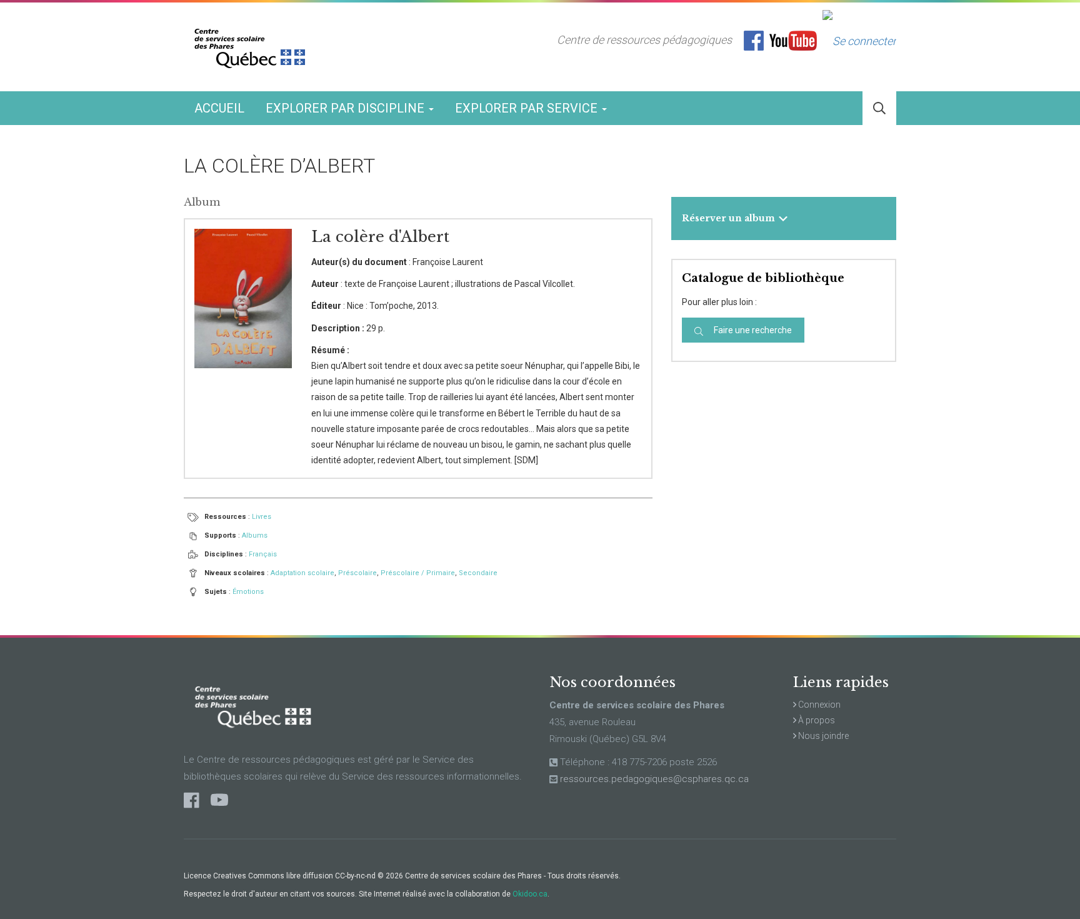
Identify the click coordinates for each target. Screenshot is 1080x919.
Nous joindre (822, 736)
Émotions (248, 592)
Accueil (219, 108)
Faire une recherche (752, 330)
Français (263, 554)
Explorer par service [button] (528, 108)
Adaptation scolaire (302, 573)
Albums (255, 535)
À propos (815, 720)
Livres (261, 517)
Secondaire (478, 573)
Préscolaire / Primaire (418, 573)
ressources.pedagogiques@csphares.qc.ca (654, 779)
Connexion (818, 705)
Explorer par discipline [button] (347, 108)
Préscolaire (357, 573)
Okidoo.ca (530, 894)
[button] (879, 108)
